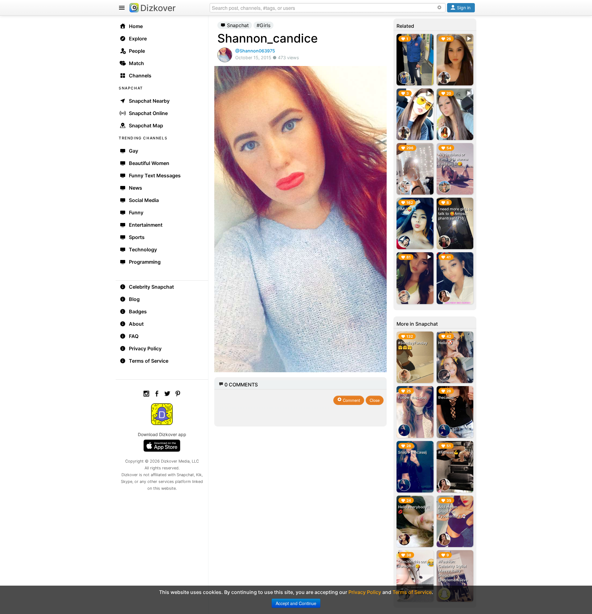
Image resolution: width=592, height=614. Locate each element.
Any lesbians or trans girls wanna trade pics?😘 (453, 159)
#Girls (263, 25)
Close (375, 400)
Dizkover (158, 8)
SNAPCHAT (131, 88)
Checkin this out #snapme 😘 (412, 563)
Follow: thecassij (412, 397)
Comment (351, 400)
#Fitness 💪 (448, 452)
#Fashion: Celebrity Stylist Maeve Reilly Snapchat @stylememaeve (453, 570)
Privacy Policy (145, 348)
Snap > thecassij (412, 452)
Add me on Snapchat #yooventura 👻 (452, 511)
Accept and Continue (296, 603)
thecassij (446, 397)
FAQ (133, 336)
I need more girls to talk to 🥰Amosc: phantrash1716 (455, 213)
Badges (138, 311)
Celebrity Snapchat (151, 287)
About (136, 324)
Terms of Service (148, 361)
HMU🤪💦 (407, 209)
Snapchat (237, 25)
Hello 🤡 (445, 342)
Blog (134, 299)
